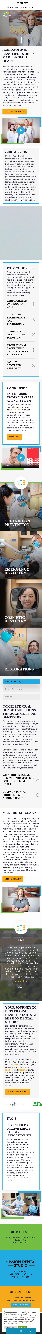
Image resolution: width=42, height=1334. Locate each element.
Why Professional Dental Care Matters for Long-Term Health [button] (18, 779)
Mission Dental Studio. (18, 1263)
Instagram (22, 1048)
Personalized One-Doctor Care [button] (17, 303)
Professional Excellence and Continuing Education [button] (18, 350)
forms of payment (15, 1124)
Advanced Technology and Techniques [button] (16, 319)
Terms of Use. (26, 1266)
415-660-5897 (13, 1043)
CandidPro (16, 409)
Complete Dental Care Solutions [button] (16, 334)
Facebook (9, 1048)
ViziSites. (17, 1266)
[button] (36, 14)
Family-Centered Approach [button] (14, 365)
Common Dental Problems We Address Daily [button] (14, 794)
